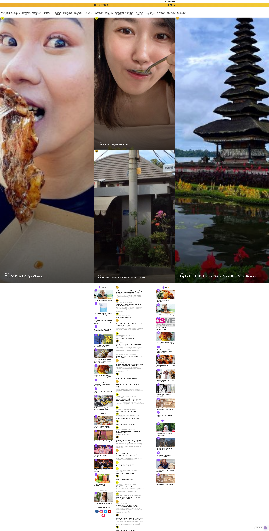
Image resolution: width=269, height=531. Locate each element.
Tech (134, 335)
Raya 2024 (129, 484)
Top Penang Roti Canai (123, 317)
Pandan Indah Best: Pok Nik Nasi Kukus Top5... (98, 13)
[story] (96, 151)
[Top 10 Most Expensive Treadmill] (165, 388)
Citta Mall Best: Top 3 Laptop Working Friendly (15, 13)
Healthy (121, 409)
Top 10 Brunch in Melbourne (103, 503)
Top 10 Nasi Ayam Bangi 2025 (125, 425)
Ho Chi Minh (123, 289)
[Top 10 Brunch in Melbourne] (103, 497)
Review (121, 342)
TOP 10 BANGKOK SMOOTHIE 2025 (99, 485)
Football (121, 354)
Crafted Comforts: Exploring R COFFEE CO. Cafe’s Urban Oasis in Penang (128, 506)
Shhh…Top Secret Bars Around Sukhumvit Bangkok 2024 (129, 431)
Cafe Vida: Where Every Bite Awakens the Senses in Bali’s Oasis (130, 324)
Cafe (121, 495)
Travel (137, 415)
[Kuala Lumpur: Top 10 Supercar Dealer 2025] (103, 401)
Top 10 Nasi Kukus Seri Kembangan (127, 466)
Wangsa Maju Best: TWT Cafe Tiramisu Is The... (5, 13)
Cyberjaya (124, 335)
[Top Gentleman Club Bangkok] (103, 449)
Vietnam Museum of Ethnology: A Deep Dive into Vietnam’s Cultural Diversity (129, 291)
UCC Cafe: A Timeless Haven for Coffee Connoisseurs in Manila (129, 345)
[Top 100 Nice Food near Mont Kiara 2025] (165, 442)
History (118, 289)
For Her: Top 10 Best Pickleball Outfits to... (77, 13)
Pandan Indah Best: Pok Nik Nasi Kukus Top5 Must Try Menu (103, 322)
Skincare (122, 302)
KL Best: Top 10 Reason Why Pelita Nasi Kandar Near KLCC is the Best (103, 331)
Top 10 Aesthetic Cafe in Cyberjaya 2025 (164, 434)
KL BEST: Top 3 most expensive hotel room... (36, 13)
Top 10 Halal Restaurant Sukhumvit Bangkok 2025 (102, 427)
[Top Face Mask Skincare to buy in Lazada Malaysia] (103, 307)
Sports (126, 354)
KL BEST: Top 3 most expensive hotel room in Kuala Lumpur (164, 351)
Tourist (133, 415)
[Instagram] (101, 511)
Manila (117, 342)
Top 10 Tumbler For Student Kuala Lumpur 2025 (140, 13)
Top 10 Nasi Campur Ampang (162, 301)
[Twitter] (105, 511)
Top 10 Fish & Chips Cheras (24, 276)
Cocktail (125, 429)
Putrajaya (130, 335)
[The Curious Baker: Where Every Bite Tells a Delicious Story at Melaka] (103, 353)
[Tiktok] (103, 515)
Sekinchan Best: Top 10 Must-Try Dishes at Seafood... (119, 13)
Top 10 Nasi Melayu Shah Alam (113, 145)
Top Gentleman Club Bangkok (100, 456)
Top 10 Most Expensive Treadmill (163, 395)
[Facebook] (97, 511)
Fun (128, 495)
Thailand (122, 362)
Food (117, 315)
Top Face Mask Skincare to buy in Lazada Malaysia (103, 314)
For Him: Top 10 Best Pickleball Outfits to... (67, 13)
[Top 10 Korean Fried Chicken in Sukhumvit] (165, 359)
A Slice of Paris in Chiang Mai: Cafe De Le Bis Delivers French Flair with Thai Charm (129, 519)
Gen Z (123, 396)
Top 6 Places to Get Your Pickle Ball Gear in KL (102, 345)
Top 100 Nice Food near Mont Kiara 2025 (164, 449)
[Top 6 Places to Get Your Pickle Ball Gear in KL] (103, 339)
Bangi (117, 335)
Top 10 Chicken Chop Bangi (103, 300)
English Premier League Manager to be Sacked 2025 (129, 357)
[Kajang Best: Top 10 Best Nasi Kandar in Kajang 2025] (103, 369)
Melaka (129, 470)
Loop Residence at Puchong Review (171, 13)
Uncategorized (128, 302)
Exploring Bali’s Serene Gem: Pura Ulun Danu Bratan (218, 276)
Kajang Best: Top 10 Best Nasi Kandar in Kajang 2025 (103, 376)
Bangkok (118, 429)
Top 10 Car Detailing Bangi (124, 479)
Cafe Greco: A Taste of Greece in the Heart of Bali (122, 277)
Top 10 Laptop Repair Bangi (125, 338)
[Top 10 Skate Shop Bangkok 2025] (103, 435)
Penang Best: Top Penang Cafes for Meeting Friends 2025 (128, 498)
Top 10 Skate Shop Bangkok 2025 (103, 441)
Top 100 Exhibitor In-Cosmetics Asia (163, 328)
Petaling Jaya (128, 396)
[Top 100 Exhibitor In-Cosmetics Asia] (165, 322)
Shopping (134, 396)
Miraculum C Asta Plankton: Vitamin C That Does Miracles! (128, 304)
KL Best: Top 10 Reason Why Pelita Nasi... (109, 13)
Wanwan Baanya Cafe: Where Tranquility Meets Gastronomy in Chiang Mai (129, 365)
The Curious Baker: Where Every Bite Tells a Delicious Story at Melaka (102, 361)
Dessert (125, 495)
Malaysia (130, 375)
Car (123, 477)
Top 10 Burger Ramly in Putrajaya (127, 378)
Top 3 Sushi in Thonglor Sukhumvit (127, 418)
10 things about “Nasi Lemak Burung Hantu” (57, 13)
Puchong (125, 464)
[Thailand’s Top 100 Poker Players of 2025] (103, 464)
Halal (126, 375)
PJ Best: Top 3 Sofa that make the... (46, 13)
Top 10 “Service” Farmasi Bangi (126, 411)
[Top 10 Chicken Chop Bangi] (103, 294)
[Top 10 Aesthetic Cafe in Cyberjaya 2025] (165, 427)
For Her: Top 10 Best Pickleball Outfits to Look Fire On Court (102, 384)
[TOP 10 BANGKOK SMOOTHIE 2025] (103, 478)
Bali (117, 322)
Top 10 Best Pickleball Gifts (88, 13)
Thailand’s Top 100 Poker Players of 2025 (102, 470)
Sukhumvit (128, 415)
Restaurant (122, 415)
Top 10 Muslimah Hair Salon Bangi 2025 (165, 380)
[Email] (109, 511)
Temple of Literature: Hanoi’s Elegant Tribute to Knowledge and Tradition (128, 441)
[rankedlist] (2, 18)
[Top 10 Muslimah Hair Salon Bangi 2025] (165, 374)
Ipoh (124, 528)
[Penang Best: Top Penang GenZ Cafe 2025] (165, 464)
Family (117, 470)
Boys (120, 335)
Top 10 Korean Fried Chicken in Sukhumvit (165, 366)
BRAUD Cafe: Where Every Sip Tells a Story (128, 385)
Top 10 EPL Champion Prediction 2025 (163, 456)
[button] (165, 1)
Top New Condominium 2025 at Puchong (150, 13)
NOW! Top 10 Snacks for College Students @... (129, 13)
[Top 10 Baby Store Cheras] (165, 403)
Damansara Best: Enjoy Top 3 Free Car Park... (26, 13)
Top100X (102, 5)
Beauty (117, 302)
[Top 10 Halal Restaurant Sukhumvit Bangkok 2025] (103, 420)
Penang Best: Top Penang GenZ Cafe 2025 (165, 470)
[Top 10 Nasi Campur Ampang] (165, 294)
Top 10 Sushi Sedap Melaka (125, 473)
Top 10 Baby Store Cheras (164, 409)
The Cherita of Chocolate (124, 487)
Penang (121, 315)
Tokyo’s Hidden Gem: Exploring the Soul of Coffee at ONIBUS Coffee (129, 454)
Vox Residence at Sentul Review (161, 13)
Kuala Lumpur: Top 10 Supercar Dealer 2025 (101, 408)
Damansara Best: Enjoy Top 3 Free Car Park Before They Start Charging (128, 399)
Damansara (118, 396)
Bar (122, 429)
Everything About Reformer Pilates (181, 13)
